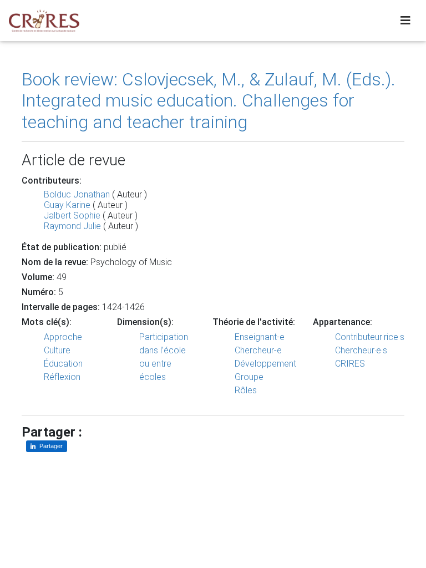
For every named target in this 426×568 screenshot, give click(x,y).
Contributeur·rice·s (369, 337)
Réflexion (62, 377)
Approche (63, 337)
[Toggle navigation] (405, 20)
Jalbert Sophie (72, 215)
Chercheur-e (258, 350)
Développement (265, 363)
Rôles (246, 390)
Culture (57, 350)
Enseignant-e (260, 337)
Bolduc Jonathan (77, 194)
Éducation (63, 363)
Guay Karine (67, 205)
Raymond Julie (72, 226)
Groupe (249, 377)
